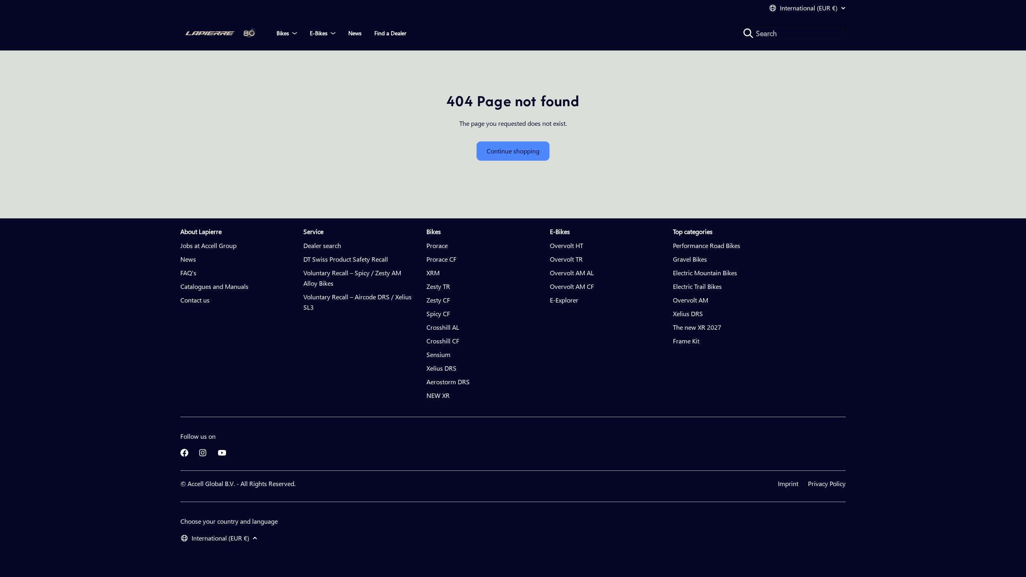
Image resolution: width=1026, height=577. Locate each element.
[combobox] (792, 33)
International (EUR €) (809, 8)
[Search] (748, 33)
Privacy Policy (827, 483)
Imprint (788, 483)
